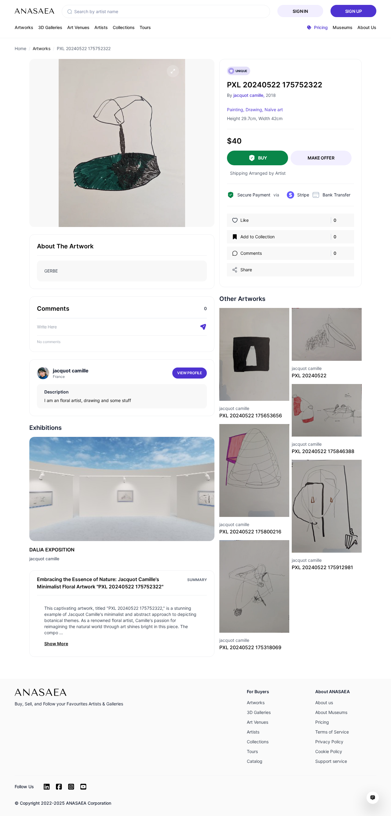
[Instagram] (71, 786)
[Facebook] (59, 786)
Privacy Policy (329, 741)
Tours (145, 27)
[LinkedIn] (46, 786)
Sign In (300, 11)
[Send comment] (203, 327)
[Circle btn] (243, 390)
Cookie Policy (328, 751)
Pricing (322, 722)
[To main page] (34, 11)
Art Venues (78, 27)
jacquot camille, (249, 95)
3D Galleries (50, 27)
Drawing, (254, 109)
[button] (69, 11)
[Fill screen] (173, 71)
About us (324, 702)
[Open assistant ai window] (373, 798)
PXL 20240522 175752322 (84, 48)
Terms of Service (332, 731)
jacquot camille (44, 558)
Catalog (254, 761)
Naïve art (274, 109)
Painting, (235, 109)
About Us (366, 27)
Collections (124, 27)
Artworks (24, 27)
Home (20, 48)
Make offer (321, 157)
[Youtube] (83, 786)
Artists (101, 27)
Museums (343, 27)
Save (260, 389)
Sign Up (353, 11)
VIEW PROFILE (189, 373)
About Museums (331, 712)
